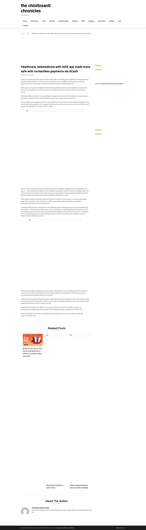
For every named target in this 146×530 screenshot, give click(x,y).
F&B (83, 21)
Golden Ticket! (63, 21)
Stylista (111, 21)
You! (119, 21)
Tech (43, 21)
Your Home (101, 21)
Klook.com (98, 65)
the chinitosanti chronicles (36, 8)
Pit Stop (52, 21)
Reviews (75, 21)
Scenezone (34, 21)
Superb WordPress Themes (65, 528)
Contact (25, 25)
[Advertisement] (73, 50)
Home (25, 21)
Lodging (91, 21)
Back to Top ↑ (120, 528)
